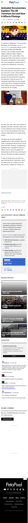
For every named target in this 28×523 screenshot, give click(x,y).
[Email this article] (22, 25)
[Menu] (2, 2)
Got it (13, 368)
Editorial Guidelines (9, 513)
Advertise (10, 510)
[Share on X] (8, 25)
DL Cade (17, 22)
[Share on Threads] (11, 25)
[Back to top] (24, 490)
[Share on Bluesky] (13, 25)
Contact (4, 510)
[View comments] (24, 22)
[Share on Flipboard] (16, 25)
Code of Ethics (18, 513)
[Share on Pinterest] (19, 25)
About (16, 510)
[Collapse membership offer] (23, 234)
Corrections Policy (8, 516)
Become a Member (8, 247)
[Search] (25, 2)
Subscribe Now (7, 431)
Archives (22, 510)
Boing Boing (7, 200)
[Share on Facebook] (5, 25)
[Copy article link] (2, 28)
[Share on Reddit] (2, 25)
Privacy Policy (13, 519)
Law (4, 22)
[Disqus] (13, 391)
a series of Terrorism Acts (11, 51)
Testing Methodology (18, 516)
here (23, 172)
